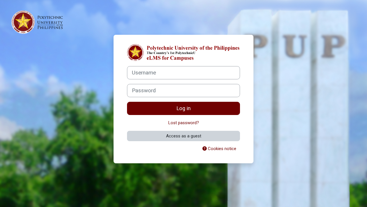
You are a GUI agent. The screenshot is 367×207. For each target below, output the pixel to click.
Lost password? (183, 122)
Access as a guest (183, 136)
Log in (183, 108)
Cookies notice (221, 148)
